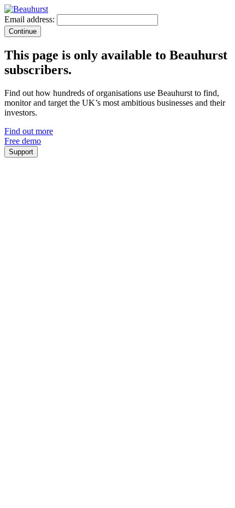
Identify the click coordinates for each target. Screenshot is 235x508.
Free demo (22, 141)
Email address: (29, 19)
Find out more (28, 131)
